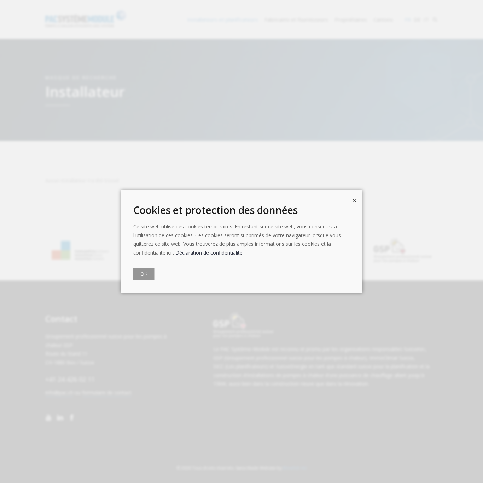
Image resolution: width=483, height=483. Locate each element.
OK (143, 274)
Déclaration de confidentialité (209, 252)
